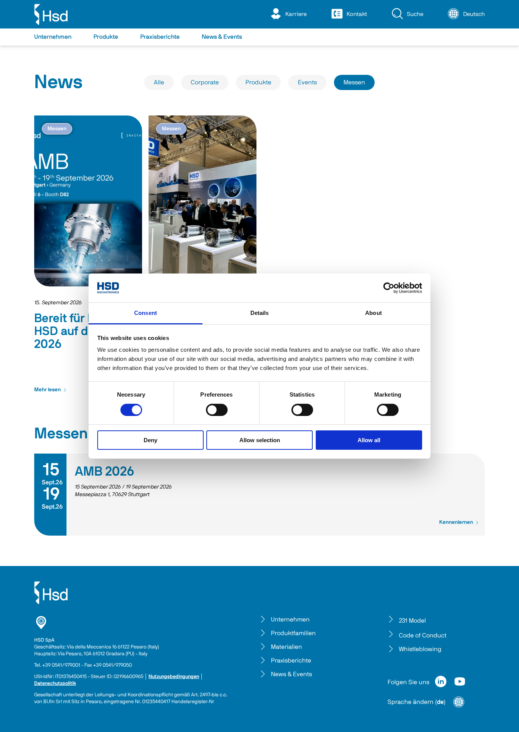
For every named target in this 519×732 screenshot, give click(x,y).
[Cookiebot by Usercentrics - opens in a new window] (389, 288)
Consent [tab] (145, 313)
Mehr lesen (47, 389)
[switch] (217, 410)
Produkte (258, 82)
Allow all (369, 440)
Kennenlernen (456, 522)
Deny (150, 440)
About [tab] (373, 313)
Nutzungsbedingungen (174, 676)
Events (307, 82)
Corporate (205, 82)
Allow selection (259, 440)
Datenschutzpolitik (55, 683)
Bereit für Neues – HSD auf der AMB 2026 (83, 331)
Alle (159, 82)
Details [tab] (259, 313)
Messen (354, 82)
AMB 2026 (104, 471)
